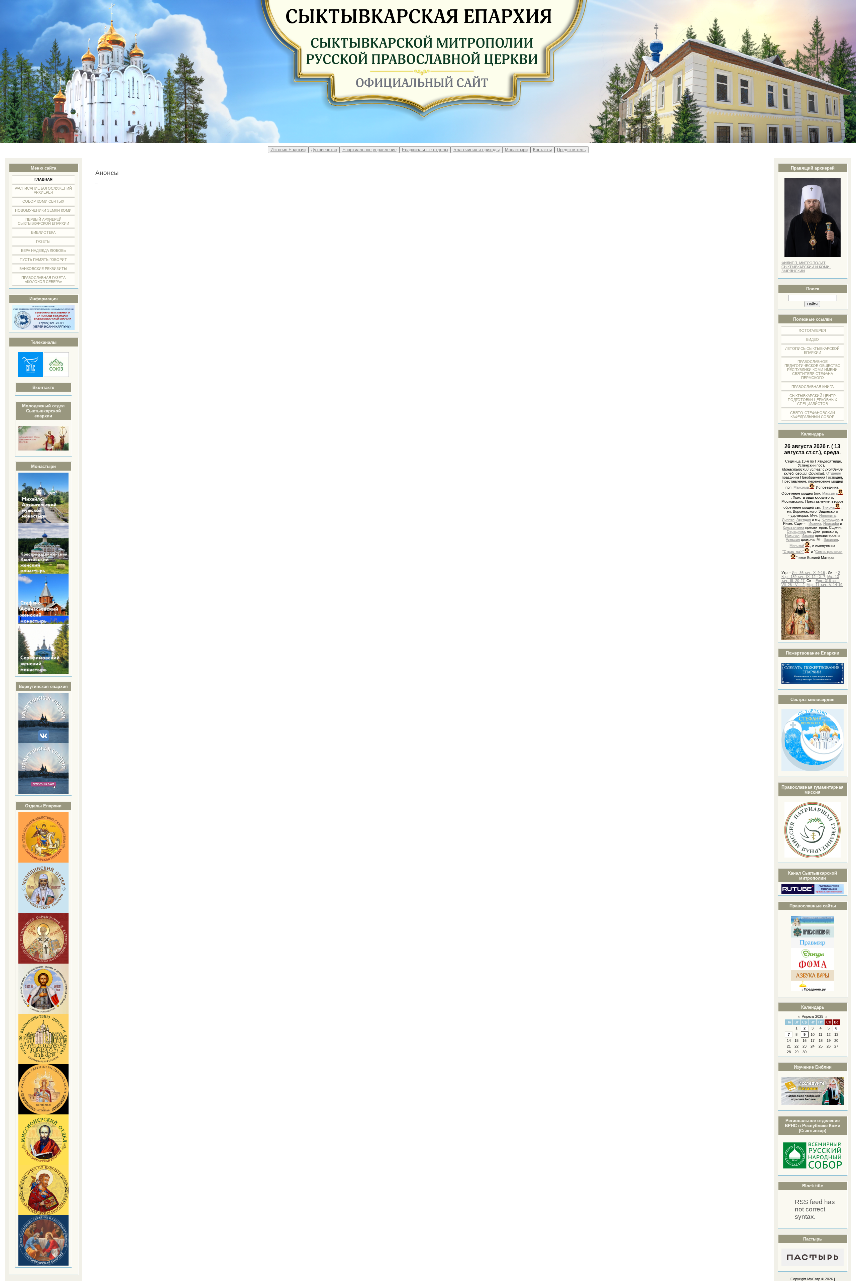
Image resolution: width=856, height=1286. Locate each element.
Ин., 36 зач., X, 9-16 (808, 573)
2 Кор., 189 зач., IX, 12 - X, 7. (810, 575)
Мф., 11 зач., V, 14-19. (825, 585)
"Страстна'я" (793, 552)
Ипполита (827, 515)
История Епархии (288, 149)
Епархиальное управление (369, 149)
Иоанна (815, 523)
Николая (792, 535)
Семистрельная (828, 552)
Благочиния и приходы (476, 149)
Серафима (796, 531)
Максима (801, 487)
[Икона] (800, 639)
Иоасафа (831, 523)
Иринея (788, 519)
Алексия (793, 539)
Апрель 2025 (812, 1016)
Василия (831, 539)
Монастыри (516, 149)
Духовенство (324, 149)
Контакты (542, 149)
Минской (796, 545)
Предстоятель (571, 149)
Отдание (833, 473)
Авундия (803, 519)
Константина (793, 527)
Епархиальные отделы (425, 149)
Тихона (828, 507)
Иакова (807, 535)
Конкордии (830, 519)
